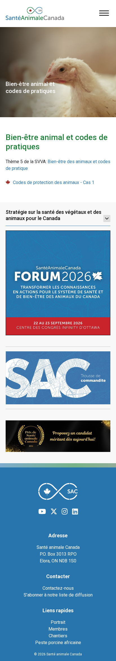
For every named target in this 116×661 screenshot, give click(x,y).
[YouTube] (42, 512)
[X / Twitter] (53, 512)
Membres (58, 629)
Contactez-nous (58, 588)
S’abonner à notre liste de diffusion (58, 595)
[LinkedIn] (75, 512)
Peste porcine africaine (58, 642)
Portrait (58, 622)
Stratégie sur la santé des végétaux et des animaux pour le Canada (53, 215)
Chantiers (58, 635)
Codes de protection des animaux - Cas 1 (53, 182)
